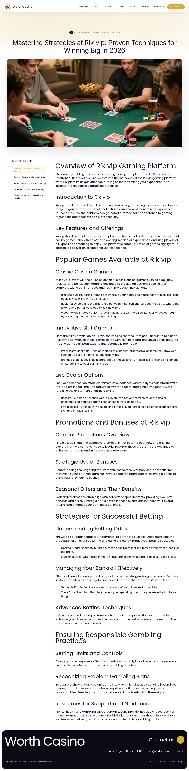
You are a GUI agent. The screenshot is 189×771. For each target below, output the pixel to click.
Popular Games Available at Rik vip (30, 177)
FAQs (140, 751)
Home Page (115, 751)
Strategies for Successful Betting (29, 189)
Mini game (88, 715)
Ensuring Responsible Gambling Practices (28, 196)
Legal (180, 761)
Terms (172, 761)
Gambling (116, 32)
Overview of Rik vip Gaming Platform (26, 169)
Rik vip (157, 174)
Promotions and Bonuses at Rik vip (30, 183)
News (129, 751)
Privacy (163, 761)
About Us (152, 761)
